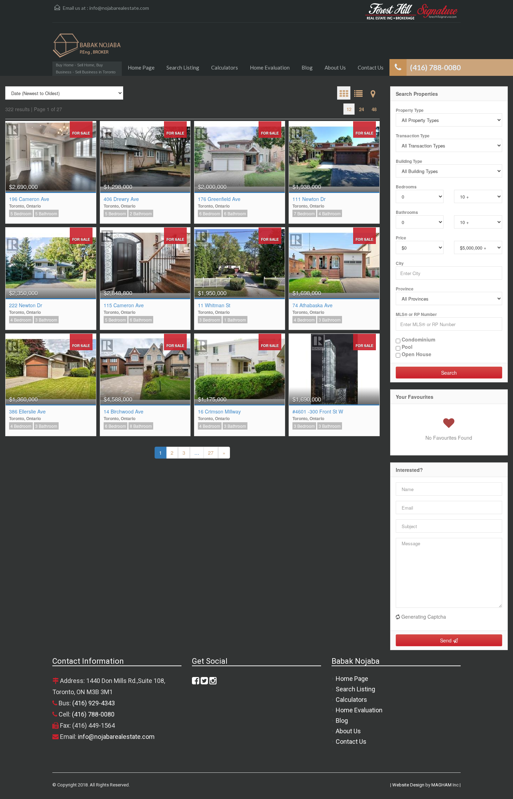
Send (446, 640)
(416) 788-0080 (93, 714)
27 (211, 452)
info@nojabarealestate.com (119, 8)
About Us (335, 67)
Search (449, 372)
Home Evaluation (270, 67)
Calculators (224, 67)
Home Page (141, 67)
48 (374, 109)
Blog (307, 67)
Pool (406, 347)
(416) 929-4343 (93, 703)
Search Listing (182, 67)
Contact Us (371, 67)
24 (361, 109)
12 (349, 109)
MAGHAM (441, 784)
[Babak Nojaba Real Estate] (87, 49)
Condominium (417, 340)
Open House (415, 354)
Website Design (408, 784)
